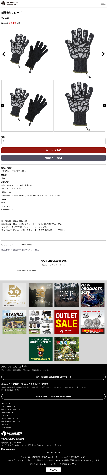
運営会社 (4, 424)
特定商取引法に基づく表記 (11, 421)
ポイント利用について (9, 406)
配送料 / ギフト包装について (12, 409)
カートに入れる (53, 150)
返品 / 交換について (8, 412)
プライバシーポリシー (9, 418)
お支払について (7, 403)
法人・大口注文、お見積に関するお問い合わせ (53, 377)
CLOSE (53, 470)
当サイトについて (8, 415)
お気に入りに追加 (53, 158)
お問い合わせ (6, 428)
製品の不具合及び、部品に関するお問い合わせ (53, 397)
